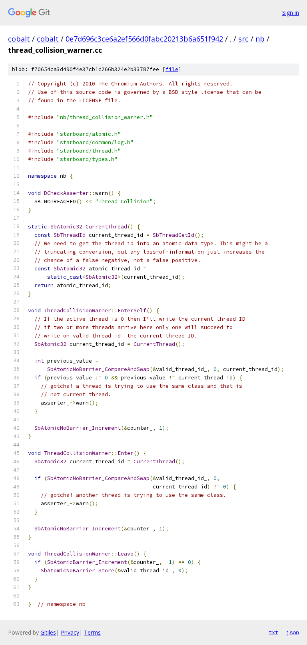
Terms (92, 632)
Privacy (70, 632)
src (243, 39)
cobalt (19, 39)
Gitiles (48, 632)
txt (273, 632)
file (171, 69)
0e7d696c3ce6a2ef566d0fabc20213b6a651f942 (144, 39)
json (292, 632)
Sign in (290, 12)
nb (260, 39)
